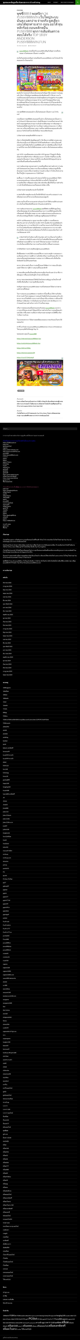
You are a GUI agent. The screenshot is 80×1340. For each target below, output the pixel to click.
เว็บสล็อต (5, 1265)
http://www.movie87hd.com (11, 451)
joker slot (6, 526)
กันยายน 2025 (7, 621)
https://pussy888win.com (10, 455)
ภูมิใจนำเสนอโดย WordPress (10, 1337)
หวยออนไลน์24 (7, 1219)
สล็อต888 (6, 1169)
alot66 (5, 730)
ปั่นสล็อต (5, 1116)
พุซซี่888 (5, 1130)
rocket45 (5, 953)
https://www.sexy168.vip (10, 478)
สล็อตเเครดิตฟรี (7, 1208)
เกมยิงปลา (6, 1230)
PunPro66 (6, 921)
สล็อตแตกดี (6, 1212)
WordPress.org (7, 1303)
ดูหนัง (4, 1091)
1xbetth (5, 510)
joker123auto (7, 815)
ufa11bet (5, 1056)
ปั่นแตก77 (6, 1123)
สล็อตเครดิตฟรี (7, 1198)
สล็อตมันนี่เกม (7, 1191)
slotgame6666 (7, 1017)
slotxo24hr (6, 504)
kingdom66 (6, 833)
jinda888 (5, 808)
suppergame (6, 1038)
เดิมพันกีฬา (6, 1247)
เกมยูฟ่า (5, 1233)
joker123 (5, 444)
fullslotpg (6, 464)
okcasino (5, 861)
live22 (5, 465)
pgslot (5, 458)
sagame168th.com (8, 975)
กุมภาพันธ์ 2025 (7, 646)
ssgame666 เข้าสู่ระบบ (9, 1031)
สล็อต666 (6, 1162)
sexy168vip (6, 989)
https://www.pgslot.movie (11, 474)
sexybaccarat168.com (9, 996)
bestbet (5, 741)
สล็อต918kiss (7, 1176)
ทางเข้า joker (7, 524)
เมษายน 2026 (7, 597)
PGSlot (33, 1318)
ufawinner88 (7, 1074)
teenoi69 (5, 1045)
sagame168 (6, 967)
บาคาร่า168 (6, 1109)
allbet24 (5, 517)
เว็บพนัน (5, 1258)
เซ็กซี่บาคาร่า (7, 1244)
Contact (55, 2)
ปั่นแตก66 (6, 1120)
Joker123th (15, 1319)
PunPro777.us (7, 932)
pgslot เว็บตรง (7, 462)
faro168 (5, 769)
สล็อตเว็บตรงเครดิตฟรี (9, 476)
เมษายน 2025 (7, 639)
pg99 (26, 1319)
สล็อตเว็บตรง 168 (8, 1205)
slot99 (5, 494)
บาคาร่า (5, 457)
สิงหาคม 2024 (7, 668)
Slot (4, 1006)
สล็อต (4, 1145)
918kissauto (6, 723)
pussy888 (33, 334)
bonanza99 (6, 751)
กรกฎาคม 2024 (7, 671)
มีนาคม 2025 (7, 643)
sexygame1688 (7, 1003)
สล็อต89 (5, 1173)
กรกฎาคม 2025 (7, 629)
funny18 (5, 776)
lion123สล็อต (7, 836)
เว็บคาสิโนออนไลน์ (8, 1254)
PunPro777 (6, 928)
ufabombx (6, 1070)
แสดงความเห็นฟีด (8, 1299)
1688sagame (7, 688)
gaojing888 (6, 780)
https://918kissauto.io (9, 442)
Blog (49, 2)
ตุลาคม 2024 (7, 660)
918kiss (5, 716)
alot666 (5, 734)
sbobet (5, 982)
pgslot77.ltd (6, 900)
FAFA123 (6, 765)
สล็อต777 (6, 1166)
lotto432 (5, 847)
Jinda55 (5, 804)
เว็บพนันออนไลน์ (8, 1262)
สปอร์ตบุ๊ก (6, 1141)
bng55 (32, 1315)
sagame (5, 448)
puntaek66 (6, 936)
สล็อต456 (6, 1152)
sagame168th (7, 971)
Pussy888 (20, 10)
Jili (4, 797)
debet (4, 762)
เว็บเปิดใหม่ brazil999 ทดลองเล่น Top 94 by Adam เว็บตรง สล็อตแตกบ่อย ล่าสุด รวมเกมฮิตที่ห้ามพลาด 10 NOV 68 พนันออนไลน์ (38, 413)
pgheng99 (6, 886)
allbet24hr (6, 726)
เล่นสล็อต (6, 1251)
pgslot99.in (6, 907)
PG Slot (39, 1319)
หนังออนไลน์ (7, 1215)
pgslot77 (5, 897)
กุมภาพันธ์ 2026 (7, 604)
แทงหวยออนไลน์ (8, 1276)
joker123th (6, 819)
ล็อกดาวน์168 (7, 1138)
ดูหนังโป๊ (5, 508)
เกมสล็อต (5, 1237)
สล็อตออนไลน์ (7, 1194)
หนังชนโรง (6, 467)
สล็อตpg (5, 1184)
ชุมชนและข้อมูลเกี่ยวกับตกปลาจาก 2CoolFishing (21, 2)
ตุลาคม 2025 (7, 618)
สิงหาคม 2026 (7, 582)
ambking (5, 737)
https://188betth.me (9, 520)
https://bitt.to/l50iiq (24, 348)
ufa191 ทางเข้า (7, 1060)
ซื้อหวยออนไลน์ (7, 481)
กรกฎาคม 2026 (7, 586)
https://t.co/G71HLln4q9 (25, 357)
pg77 (4, 882)
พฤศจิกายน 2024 (8, 657)
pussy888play (7, 946)
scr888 (5, 985)
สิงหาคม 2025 (7, 625)
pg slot (5, 875)
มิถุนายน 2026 (7, 590)
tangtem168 (6, 1042)
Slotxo (5, 1021)
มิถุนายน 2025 (7, 632)
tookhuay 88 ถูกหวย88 (9, 1052)
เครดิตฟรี (6, 1240)
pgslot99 (5, 904)
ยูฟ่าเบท (5, 1134)
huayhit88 (6, 790)
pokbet (5, 918)
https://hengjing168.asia (10, 490)
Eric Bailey (32, 45)
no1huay (5, 854)
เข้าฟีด (5, 1296)
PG (4, 872)
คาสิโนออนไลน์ (7, 1088)
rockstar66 (6, 957)
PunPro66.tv (7, 925)
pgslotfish (6, 911)
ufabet (5, 1067)
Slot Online (6, 1010)
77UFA (5, 709)
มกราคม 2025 (7, 650)
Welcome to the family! (67, 2)
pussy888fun (7, 943)
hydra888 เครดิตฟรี (9, 794)
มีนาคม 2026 (7, 600)
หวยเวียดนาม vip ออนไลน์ (10, 1226)
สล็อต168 (6, 1148)
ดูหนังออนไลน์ (7, 446)
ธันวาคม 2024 (7, 653)
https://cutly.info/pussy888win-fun (28, 343)
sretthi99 (5, 1028)
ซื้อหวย (5, 527)
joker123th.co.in (8, 822)
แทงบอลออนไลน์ (8, 1272)
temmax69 (6, 1049)
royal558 (5, 960)
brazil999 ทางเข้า (8, 755)
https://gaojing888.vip (9, 515)
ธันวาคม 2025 (7, 611)
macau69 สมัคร (7, 851)
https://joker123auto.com (10, 450)
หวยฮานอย (6, 1223)
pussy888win (23, 51)
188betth (5, 698)
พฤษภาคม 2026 (7, 593)
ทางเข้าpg (6, 1102)
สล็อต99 (5, 1180)
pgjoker (5, 889)
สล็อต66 (5, 1159)
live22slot (6, 843)
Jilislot (5, 801)
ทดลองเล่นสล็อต (8, 1099)
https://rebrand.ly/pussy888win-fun (29, 338)
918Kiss (12, 1315)
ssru (4, 1035)
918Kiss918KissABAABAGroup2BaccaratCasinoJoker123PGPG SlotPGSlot (26, 719)
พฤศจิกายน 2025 (8, 614)
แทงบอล (5, 1269)
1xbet (4, 702)
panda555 (6, 868)
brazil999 (37, 1315)
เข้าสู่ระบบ (6, 1292)
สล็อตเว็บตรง (7, 492)
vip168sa (5, 1077)
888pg (5, 712)
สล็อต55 (5, 1155)
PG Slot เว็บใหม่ (7, 879)
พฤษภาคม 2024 (7, 675)
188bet (5, 695)
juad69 (5, 826)
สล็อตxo (5, 1187)
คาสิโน (5, 1084)
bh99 (4, 744)
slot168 (5, 1013)
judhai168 (6, 829)
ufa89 (4, 1063)
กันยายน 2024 (7, 664)
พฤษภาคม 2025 (7, 636)
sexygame (6, 999)
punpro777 (6, 480)
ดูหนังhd (5, 471)
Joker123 (73, 1315)
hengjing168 (6, 787)
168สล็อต (6, 691)
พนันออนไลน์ (7, 1127)
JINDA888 (6, 497)
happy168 (6, 783)
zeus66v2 (6, 1081)
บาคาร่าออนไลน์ (8, 503)
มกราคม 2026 (7, 607)
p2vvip (5, 865)
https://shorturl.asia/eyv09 (26, 353)
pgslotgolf (6, 914)
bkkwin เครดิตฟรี (8, 748)
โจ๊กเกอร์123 (6, 1279)
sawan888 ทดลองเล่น (9, 978)
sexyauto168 (7, 992)
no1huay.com (7, 858)
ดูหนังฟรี (5, 469)
